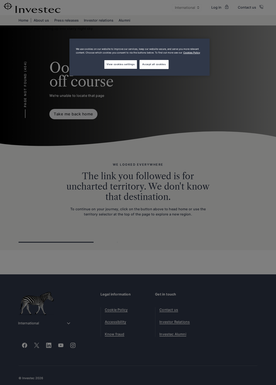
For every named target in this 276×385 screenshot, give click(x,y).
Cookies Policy (191, 52)
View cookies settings (121, 64)
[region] (139, 57)
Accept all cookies (154, 64)
